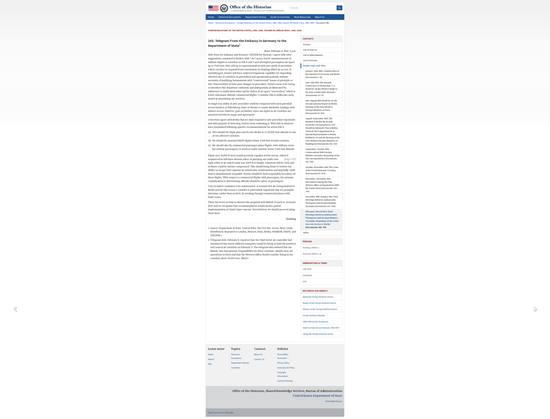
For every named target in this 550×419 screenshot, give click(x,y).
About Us (258, 354)
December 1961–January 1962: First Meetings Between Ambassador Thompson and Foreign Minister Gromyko (322, 201)
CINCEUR (307, 269)
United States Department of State (317, 395)
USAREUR (307, 275)
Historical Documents (236, 356)
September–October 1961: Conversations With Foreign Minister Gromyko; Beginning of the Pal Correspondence (323, 155)
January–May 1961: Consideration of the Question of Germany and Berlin (323, 74)
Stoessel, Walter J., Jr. (312, 254)
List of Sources (310, 50)
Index (306, 232)
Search (211, 359)
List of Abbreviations (313, 55)
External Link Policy (286, 367)
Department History (240, 362)
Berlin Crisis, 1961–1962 (314, 66)
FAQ (210, 364)
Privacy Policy (283, 362)
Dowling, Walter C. (311, 248)
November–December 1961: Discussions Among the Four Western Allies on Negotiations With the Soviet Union (322, 185)
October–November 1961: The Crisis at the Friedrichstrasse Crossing (322, 170)
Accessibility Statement (282, 356)
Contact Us (259, 359)
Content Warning (285, 380)
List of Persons (310, 60)
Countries (235, 367)
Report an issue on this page (220, 412)
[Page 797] (290, 159)
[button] (229, 17)
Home (210, 354)
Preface (307, 44)
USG (305, 281)
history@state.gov (334, 401)
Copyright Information (282, 374)
